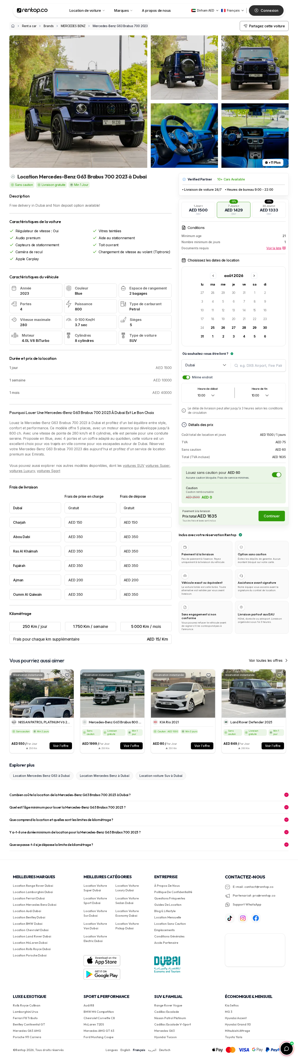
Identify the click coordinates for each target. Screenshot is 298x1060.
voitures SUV (133, 465)
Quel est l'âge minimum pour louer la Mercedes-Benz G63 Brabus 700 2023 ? (67, 807)
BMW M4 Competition (99, 1012)
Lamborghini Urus (25, 1012)
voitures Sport (48, 471)
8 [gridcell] (255, 301)
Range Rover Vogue (168, 1005)
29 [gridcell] (223, 292)
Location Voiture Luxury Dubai (127, 888)
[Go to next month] (254, 276)
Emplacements (164, 930)
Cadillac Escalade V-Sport (172, 1024)
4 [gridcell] (213, 301)
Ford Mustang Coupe (98, 1037)
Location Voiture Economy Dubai (127, 913)
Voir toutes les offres (266, 660)
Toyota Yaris (233, 1037)
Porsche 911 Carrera (27, 1037)
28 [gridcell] (213, 292)
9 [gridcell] (265, 301)
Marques (121, 10)
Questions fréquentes (169, 898)
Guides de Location (168, 905)
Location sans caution (170, 924)
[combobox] (206, 365)
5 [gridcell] (223, 301)
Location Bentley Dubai (29, 917)
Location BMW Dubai (27, 924)
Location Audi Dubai (27, 911)
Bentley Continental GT (29, 1024)
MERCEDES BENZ (73, 26)
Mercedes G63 (164, 1031)
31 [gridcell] (244, 292)
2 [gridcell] (265, 292)
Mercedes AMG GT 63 (99, 1031)
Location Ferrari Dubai (29, 898)
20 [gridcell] (234, 319)
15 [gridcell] (254, 310)
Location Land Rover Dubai (32, 936)
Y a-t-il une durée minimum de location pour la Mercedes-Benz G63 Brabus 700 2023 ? (74, 832)
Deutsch (164, 1050)
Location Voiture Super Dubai (95, 888)
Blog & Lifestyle (164, 911)
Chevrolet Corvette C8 (99, 1018)
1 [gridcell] (254, 292)
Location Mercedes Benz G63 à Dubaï (41, 776)
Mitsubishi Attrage (237, 1031)
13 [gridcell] (233, 310)
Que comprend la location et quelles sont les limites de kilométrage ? (61, 820)
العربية (152, 1050)
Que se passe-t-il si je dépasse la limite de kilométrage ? (51, 844)
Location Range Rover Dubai (33, 886)
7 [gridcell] (244, 301)
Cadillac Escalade (166, 1012)
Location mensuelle (167, 917)
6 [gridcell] (234, 301)
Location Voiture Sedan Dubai (127, 900)
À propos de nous (167, 886)
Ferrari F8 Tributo (25, 1018)
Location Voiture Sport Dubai (95, 900)
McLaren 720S (94, 1024)
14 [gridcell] (244, 310)
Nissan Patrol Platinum (170, 1018)
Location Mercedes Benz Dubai (34, 905)
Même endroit (202, 377)
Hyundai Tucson (165, 1037)
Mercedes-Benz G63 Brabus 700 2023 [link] (120, 26)
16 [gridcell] (265, 310)
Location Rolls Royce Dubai (32, 949)
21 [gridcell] (244, 319)
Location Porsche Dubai (29, 955)
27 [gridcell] (202, 292)
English (125, 1050)
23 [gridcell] (265, 319)
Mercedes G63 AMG (27, 1031)
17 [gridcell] (202, 319)
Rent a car (29, 26)
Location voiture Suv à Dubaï (161, 776)
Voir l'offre (61, 746)
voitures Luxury (22, 471)
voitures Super (158, 465)
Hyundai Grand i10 (238, 1024)
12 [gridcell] (223, 310)
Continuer (272, 516)
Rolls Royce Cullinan (26, 1005)
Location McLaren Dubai (30, 943)
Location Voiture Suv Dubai (95, 913)
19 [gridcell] (223, 319)
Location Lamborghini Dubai (33, 892)
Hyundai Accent (236, 1018)
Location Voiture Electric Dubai (95, 938)
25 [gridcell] (213, 327)
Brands (48, 26)
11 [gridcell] (213, 310)
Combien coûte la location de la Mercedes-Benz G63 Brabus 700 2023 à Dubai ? (70, 795)
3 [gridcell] (202, 301)
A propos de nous (156, 10)
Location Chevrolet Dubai (30, 930)
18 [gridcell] (212, 319)
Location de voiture (85, 10)
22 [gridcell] (254, 319)
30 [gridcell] (234, 292)
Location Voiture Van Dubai (95, 926)
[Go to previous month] (213, 276)
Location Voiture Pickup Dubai (127, 926)
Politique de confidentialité (173, 892)
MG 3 (228, 1012)
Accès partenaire (166, 943)
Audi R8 (89, 1005)
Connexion (269, 10)
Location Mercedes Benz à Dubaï (104, 776)
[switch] (186, 377)
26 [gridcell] (223, 327)
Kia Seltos (231, 1005)
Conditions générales (169, 936)
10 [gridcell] (202, 310)
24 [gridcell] (202, 327)
